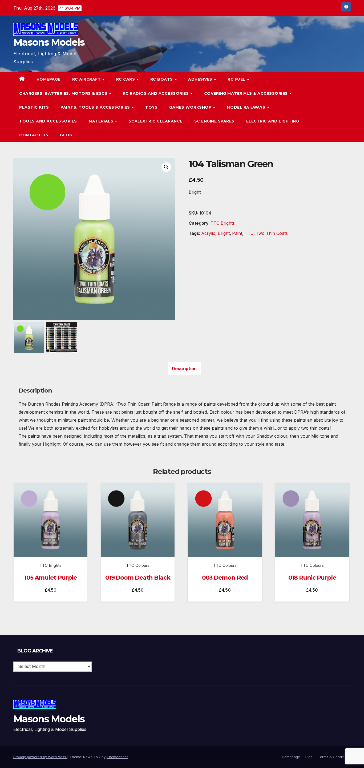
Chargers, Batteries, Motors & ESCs (64, 93)
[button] (336, 107)
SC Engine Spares (214, 121)
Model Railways (247, 107)
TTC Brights (223, 223)
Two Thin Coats (272, 233)
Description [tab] (184, 368)
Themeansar (117, 757)
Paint (237, 233)
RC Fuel (237, 79)
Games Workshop (191, 107)
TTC (249, 233)
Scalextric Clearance (156, 121)
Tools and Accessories (48, 121)
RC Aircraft (87, 79)
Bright (224, 233)
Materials (102, 121)
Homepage (48, 79)
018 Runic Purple (312, 577)
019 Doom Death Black (137, 577)
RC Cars (126, 79)
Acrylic (208, 233)
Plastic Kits (34, 107)
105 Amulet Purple (50, 577)
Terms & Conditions (334, 757)
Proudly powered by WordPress (40, 757)
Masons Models (48, 42)
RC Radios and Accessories (156, 93)
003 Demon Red (225, 577)
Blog (66, 135)
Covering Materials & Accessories (246, 93)
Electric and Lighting (272, 121)
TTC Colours (137, 565)
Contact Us (33, 135)
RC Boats (162, 79)
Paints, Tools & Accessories (95, 107)
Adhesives (200, 79)
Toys (151, 107)
